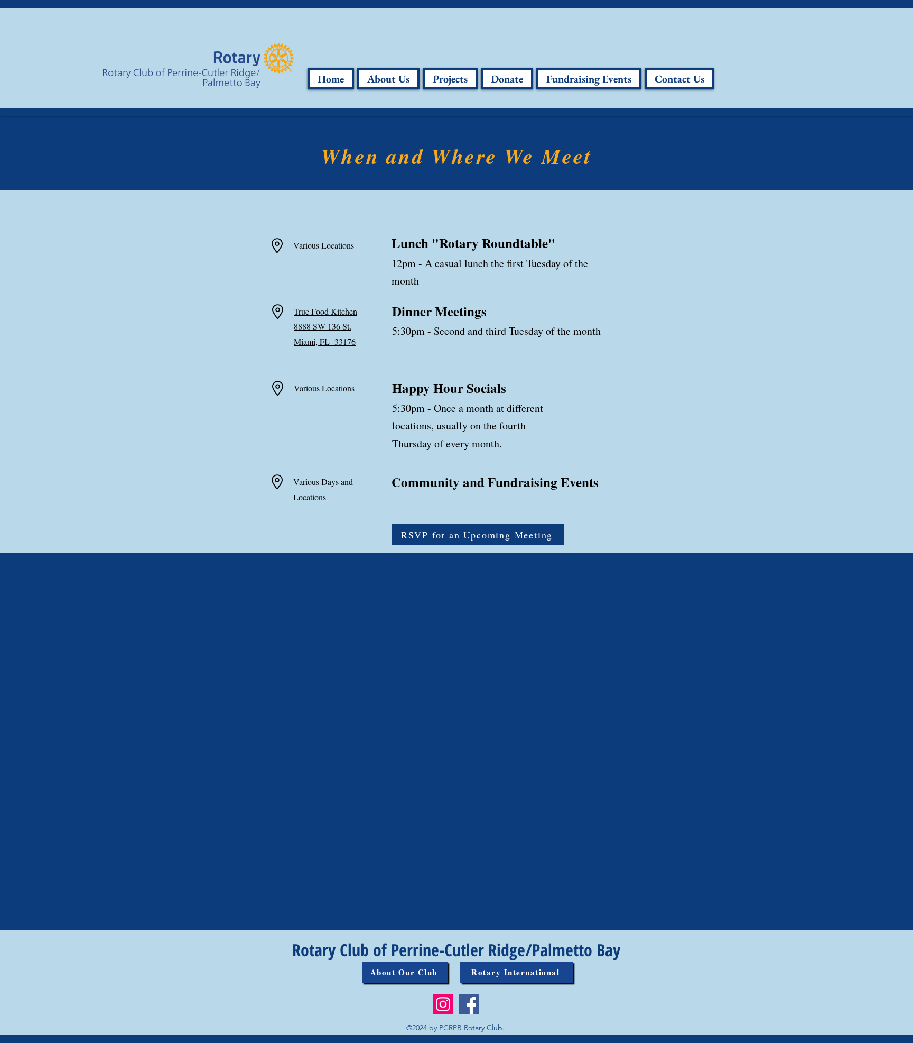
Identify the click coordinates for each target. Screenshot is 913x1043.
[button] (388, 78)
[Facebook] (469, 1004)
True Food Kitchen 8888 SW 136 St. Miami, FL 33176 (325, 326)
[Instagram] (443, 1004)
